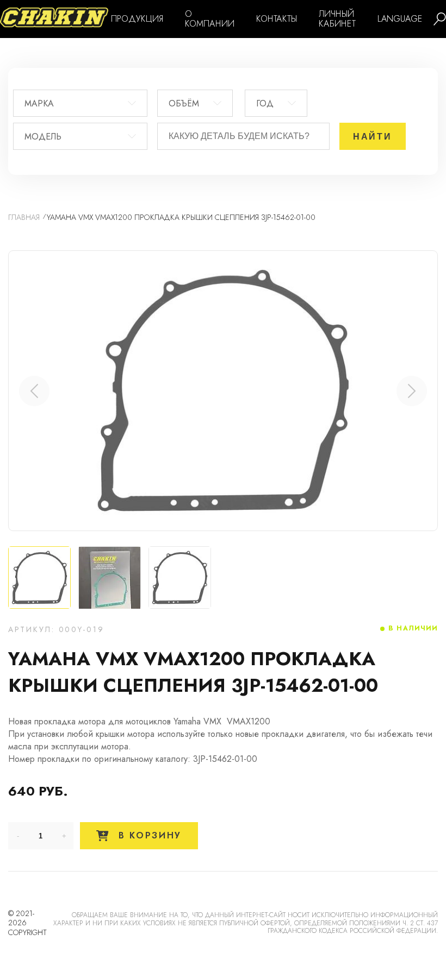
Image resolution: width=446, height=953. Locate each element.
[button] (412, 391)
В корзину (148, 835)
